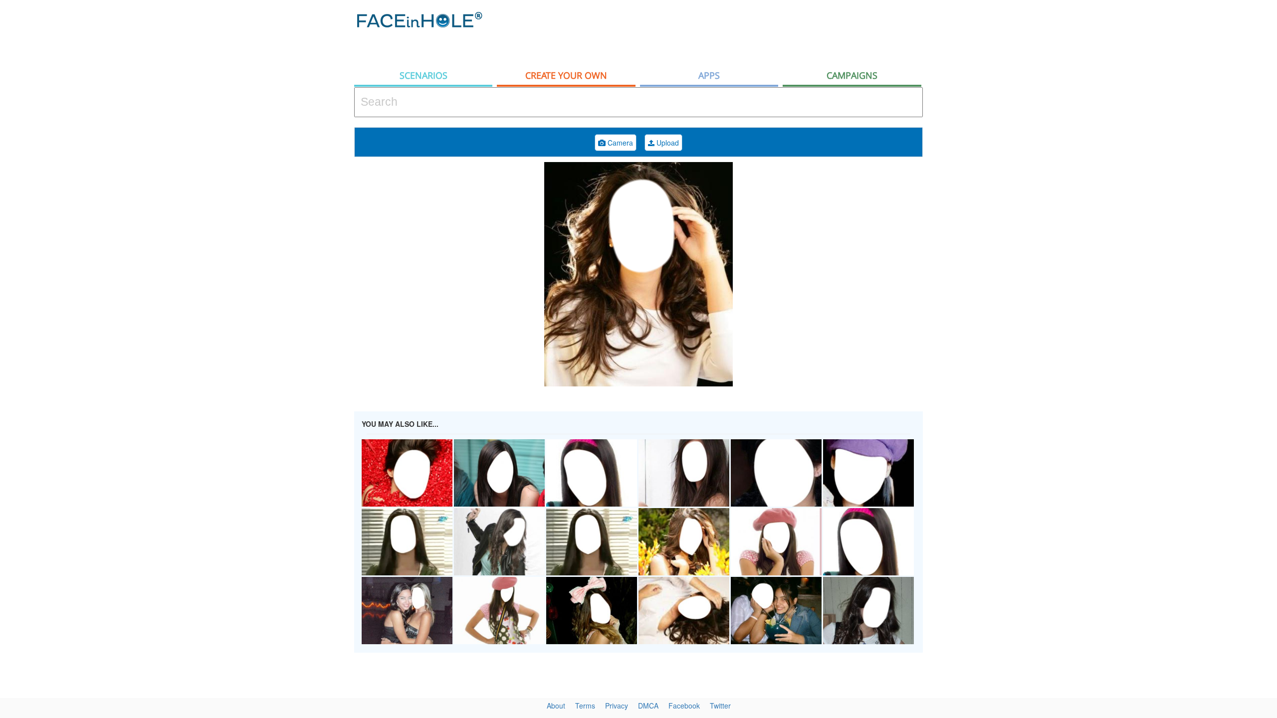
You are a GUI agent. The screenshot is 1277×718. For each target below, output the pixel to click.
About (556, 706)
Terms (585, 706)
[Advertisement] (1187, 159)
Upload (666, 143)
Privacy (616, 706)
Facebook (684, 706)
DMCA (648, 706)
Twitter (720, 706)
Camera (619, 143)
